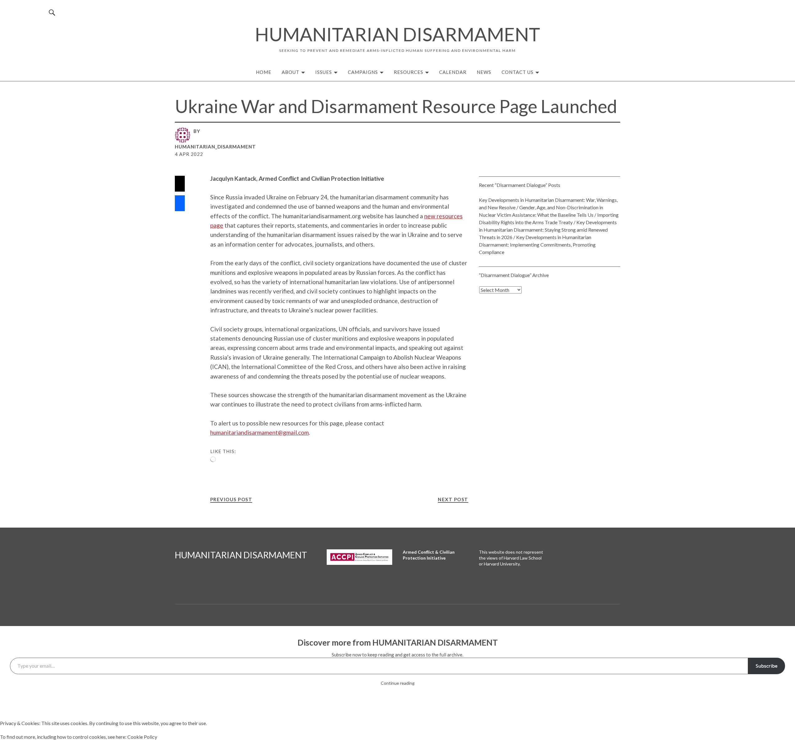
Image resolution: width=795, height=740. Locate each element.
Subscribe (767, 666)
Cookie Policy (142, 737)
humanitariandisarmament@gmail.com (259, 432)
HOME (263, 72)
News (484, 72)
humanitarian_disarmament (215, 146)
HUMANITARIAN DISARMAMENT (397, 34)
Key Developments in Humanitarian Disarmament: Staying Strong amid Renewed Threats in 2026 (548, 229)
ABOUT (290, 72)
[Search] (52, 12)
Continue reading (398, 683)
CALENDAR (452, 72)
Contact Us (518, 72)
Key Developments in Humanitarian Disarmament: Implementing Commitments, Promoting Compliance (537, 244)
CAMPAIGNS (363, 72)
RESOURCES (408, 72)
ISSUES (323, 72)
